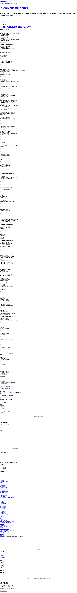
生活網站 (2, 524)
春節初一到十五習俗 (4, 526)
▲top (1, 404)
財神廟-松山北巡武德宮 (4, 531)
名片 (3, 22)
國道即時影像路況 (3, 492)
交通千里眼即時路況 (4, 491)
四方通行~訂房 (3, 507)
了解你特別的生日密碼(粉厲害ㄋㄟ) (7, 522)
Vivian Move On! (7, 388)
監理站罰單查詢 (3, 486)
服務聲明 (48, 578)
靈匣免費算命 (2, 536)
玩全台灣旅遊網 (3, 506)
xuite (1, 518)
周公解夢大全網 (3, 482)
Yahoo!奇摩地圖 (3, 511)
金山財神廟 (2, 532)
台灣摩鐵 (2, 502)
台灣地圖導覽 (2, 512)
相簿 (3, 20)
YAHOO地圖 (2, 490)
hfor (1, 393)
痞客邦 (6, 399)
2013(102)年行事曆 (3, 520)
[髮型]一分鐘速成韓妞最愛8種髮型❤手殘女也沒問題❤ (17, 27)
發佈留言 (2, 412)
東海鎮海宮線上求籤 (4, 481)
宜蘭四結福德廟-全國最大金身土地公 (7, 530)
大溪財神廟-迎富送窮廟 (4, 529)
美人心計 (8, 402)
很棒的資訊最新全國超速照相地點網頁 (7, 497)
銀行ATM (2, 480)
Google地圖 (2, 508)
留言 (8, 399)
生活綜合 (4, 564)
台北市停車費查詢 (3, 485)
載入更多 (2, 406)
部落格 (4, 21)
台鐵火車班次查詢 (3, 487)
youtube (1, 519)
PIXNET (30, 578)
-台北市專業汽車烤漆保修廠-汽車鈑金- (14, 8)
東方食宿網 (2, 525)
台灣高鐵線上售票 (3, 496)
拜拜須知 (2, 534)
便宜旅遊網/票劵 (3, 503)
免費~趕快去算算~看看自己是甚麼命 (7, 521)
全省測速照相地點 (3, 495)
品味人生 (2, 535)
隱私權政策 (44, 578)
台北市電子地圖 (3, 513)
